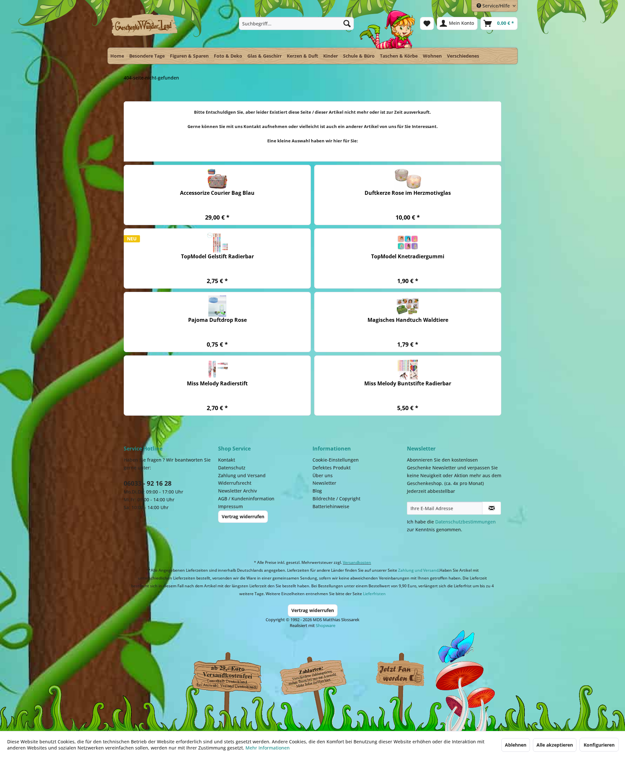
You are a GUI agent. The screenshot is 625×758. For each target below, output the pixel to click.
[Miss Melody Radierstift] (217, 369)
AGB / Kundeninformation (246, 498)
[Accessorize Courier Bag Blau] (217, 179)
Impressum (230, 506)
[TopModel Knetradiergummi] (408, 242)
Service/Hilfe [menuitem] (496, 6)
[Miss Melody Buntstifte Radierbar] (408, 369)
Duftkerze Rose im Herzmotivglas (408, 193)
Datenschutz (231, 468)
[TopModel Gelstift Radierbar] (217, 242)
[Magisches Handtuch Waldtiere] (408, 306)
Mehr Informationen (267, 748)
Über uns (322, 475)
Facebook (400, 674)
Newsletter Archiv (237, 491)
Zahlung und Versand (242, 475)
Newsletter (324, 483)
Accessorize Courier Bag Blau (217, 193)
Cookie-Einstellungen (335, 460)
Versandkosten (357, 562)
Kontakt (226, 460)
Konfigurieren (599, 745)
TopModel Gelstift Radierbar (217, 256)
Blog (317, 491)
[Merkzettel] (427, 23)
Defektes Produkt (331, 468)
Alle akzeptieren (554, 745)
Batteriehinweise (330, 506)
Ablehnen (515, 745)
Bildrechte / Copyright (336, 498)
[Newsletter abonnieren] (491, 508)
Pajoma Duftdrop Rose (217, 320)
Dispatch (226, 676)
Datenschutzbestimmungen (465, 522)
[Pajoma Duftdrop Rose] (217, 306)
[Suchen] (347, 23)
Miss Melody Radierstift (217, 383)
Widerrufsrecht (234, 483)
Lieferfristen (374, 593)
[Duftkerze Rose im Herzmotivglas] (408, 179)
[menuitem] (296, 23)
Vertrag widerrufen (243, 516)
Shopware (325, 625)
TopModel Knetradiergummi (407, 256)
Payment (319, 674)
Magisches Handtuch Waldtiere (408, 320)
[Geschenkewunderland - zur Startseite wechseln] (145, 28)
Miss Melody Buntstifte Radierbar (407, 383)
